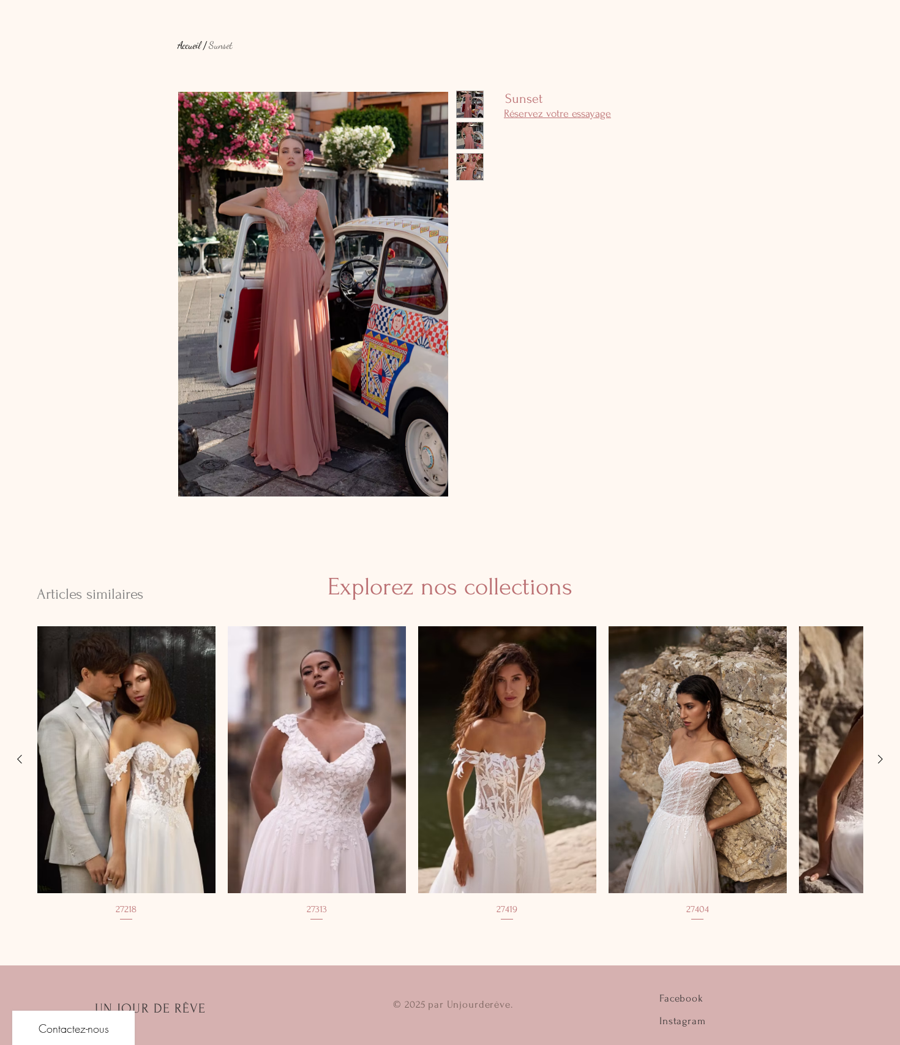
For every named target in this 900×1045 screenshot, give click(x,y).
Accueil (189, 45)
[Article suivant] (880, 759)
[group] (450, 774)
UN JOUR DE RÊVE (150, 1008)
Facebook (681, 998)
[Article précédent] (19, 759)
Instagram (682, 1021)
